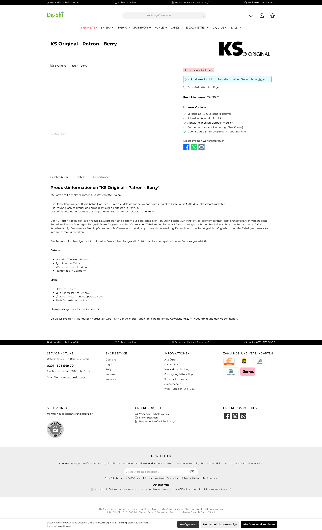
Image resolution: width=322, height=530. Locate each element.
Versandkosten (151, 509)
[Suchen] (202, 15)
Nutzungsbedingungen (205, 478)
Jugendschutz (172, 383)
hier (260, 79)
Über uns (111, 359)
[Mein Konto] (261, 15)
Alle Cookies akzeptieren (259, 524)
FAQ (108, 369)
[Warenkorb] (271, 15)
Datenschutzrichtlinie (177, 478)
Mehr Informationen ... (60, 526)
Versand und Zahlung (176, 369)
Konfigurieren (188, 524)
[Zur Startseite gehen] (65, 15)
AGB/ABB (170, 359)
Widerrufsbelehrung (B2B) (180, 388)
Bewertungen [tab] (102, 177)
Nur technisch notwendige (220, 524)
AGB (180, 489)
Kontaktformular (77, 377)
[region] (113, 100)
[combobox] (160, 15)
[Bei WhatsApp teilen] (194, 147)
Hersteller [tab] (80, 177)
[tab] (59, 177)
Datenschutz (171, 364)
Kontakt (110, 374)
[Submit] (192, 472)
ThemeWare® (208, 512)
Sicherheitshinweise (176, 379)
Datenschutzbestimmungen (124, 489)
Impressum (112, 379)
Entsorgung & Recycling (178, 374)
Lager (109, 364)
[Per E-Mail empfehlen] (201, 147)
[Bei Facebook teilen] (186, 147)
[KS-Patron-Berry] (113, 100)
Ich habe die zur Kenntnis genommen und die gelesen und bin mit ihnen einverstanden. (163, 489)
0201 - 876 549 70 (60, 366)
